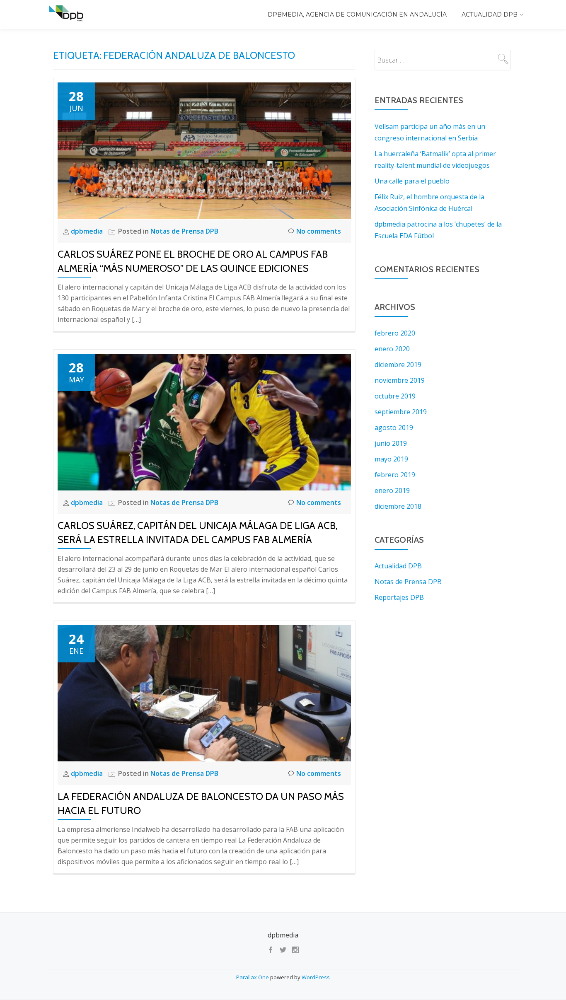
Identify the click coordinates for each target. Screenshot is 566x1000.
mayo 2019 (391, 459)
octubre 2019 (395, 396)
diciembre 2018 (398, 506)
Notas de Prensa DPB (184, 231)
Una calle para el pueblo (412, 181)
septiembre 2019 (401, 411)
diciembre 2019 (398, 364)
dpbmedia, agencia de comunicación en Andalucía (357, 14)
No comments (318, 231)
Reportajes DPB (399, 597)
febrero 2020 (395, 333)
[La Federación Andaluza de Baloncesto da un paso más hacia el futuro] (204, 692)
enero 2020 (392, 348)
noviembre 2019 (400, 380)
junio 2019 (391, 443)
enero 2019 (392, 490)
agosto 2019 (394, 427)
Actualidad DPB (490, 14)
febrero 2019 (395, 474)
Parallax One (253, 977)
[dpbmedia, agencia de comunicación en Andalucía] (67, 14)
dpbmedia (87, 231)
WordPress (316, 977)
